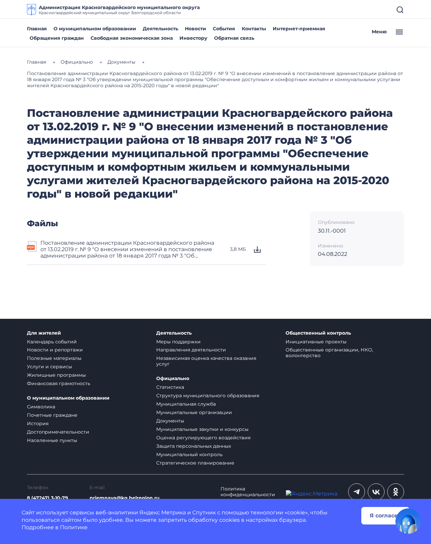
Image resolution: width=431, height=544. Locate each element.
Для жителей (44, 333)
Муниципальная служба (186, 404)
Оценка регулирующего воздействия (203, 438)
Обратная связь (234, 38)
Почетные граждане (52, 415)
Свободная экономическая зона (132, 38)
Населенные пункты (52, 440)
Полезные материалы (54, 358)
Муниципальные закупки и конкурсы (202, 429)
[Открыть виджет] (408, 521)
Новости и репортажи (55, 350)
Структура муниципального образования (207, 396)
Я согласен (385, 515)
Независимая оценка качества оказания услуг (206, 361)
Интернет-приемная (299, 29)
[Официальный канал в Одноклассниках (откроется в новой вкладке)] (395, 491)
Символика (41, 407)
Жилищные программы (56, 375)
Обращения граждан (57, 38)
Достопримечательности (58, 432)
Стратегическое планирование (195, 463)
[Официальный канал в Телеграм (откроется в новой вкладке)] (356, 491)
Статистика (170, 387)
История (37, 423)
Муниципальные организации (194, 412)
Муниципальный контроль (189, 454)
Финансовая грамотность (58, 383)
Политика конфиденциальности (248, 492)
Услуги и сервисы (49, 367)
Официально (172, 378)
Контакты (254, 29)
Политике (74, 527)
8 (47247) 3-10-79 (47, 498)
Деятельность (160, 29)
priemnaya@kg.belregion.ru (125, 498)
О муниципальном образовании (95, 29)
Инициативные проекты (316, 342)
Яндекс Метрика (162, 512)
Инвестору (193, 38)
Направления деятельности (191, 350)
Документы (170, 421)
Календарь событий (52, 342)
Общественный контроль (318, 333)
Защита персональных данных (193, 446)
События (224, 29)
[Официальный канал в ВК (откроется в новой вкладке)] (376, 491)
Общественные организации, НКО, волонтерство (329, 353)
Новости (195, 29)
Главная (37, 29)
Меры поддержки (178, 342)
